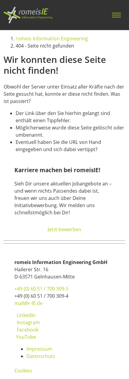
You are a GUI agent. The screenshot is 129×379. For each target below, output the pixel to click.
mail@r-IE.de (28, 303)
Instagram (28, 322)
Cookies (23, 370)
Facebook (27, 329)
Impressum (39, 349)
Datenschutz (40, 356)
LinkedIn (26, 315)
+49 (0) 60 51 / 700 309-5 (41, 288)
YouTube (26, 337)
